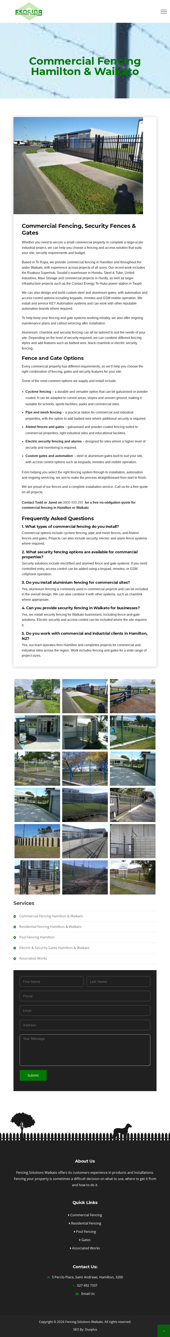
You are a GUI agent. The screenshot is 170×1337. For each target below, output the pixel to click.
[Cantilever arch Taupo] (37, 696)
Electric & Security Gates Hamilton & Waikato (54, 947)
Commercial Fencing (85, 1215)
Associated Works (32, 958)
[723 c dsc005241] (132, 769)
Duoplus (91, 1329)
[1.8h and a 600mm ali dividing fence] (132, 732)
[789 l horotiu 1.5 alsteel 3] (132, 805)
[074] (85, 805)
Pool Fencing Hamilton (36, 937)
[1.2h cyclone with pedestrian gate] (37, 732)
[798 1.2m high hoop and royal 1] (132, 877)
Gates (86, 1240)
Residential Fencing (85, 1223)
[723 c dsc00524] (37, 805)
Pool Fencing (85, 1231)
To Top (164, 1331)
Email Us (87, 1293)
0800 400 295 (73, 502)
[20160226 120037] (37, 841)
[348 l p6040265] (37, 769)
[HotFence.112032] (37, 877)
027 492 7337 (87, 1285)
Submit (33, 1075)
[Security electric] (85, 877)
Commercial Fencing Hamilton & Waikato (50, 916)
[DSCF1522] (85, 841)
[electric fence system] (132, 841)
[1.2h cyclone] (85, 732)
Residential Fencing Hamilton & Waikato (49, 926)
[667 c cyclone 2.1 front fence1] (85, 769)
